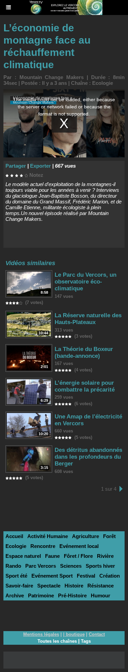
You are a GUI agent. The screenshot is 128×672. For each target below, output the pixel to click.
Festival (86, 576)
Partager (15, 166)
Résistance (100, 586)
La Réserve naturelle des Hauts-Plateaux (88, 318)
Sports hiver (100, 566)
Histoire (74, 586)
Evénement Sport (52, 576)
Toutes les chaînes (57, 641)
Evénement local (79, 546)
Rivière (105, 556)
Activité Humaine (47, 536)
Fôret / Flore (78, 556)
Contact (97, 634)
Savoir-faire (19, 586)
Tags (86, 641)
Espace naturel (23, 556)
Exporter (40, 166)
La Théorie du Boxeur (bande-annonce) (84, 352)
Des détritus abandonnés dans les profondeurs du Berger (88, 457)
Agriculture (85, 536)
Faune (52, 556)
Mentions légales (41, 634)
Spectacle (48, 586)
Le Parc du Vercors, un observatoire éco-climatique (85, 282)
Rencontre (42, 546)
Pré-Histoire (72, 595)
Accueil (14, 536)
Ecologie (102, 83)
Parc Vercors (40, 566)
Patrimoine (41, 595)
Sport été (16, 576)
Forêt (109, 536)
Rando (13, 566)
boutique (75, 634)
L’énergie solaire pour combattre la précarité (85, 386)
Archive (14, 595)
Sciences (71, 566)
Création (109, 576)
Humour (100, 595)
